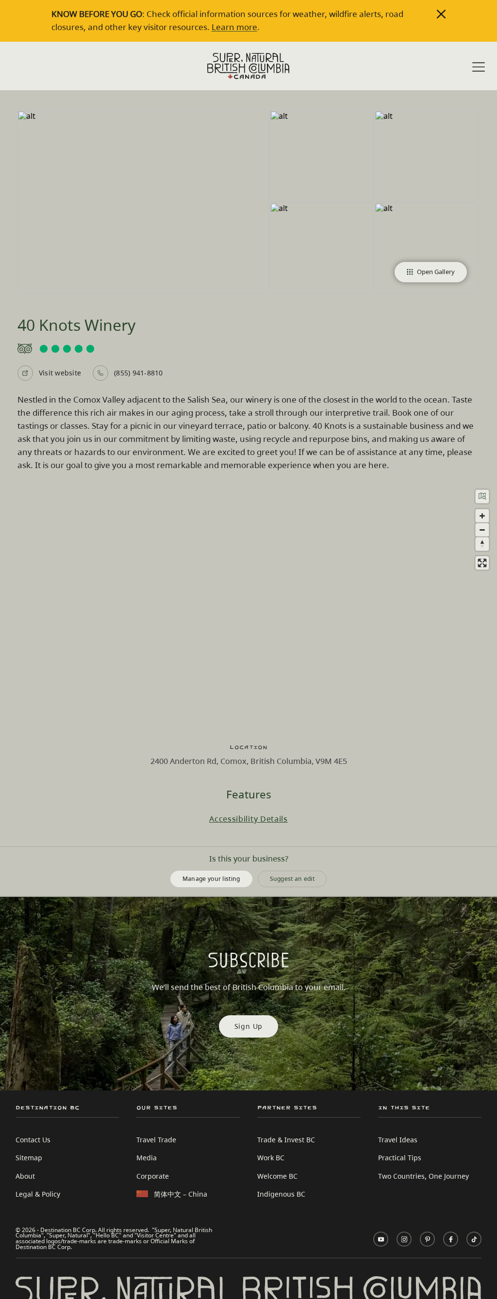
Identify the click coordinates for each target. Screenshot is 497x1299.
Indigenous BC (281, 1194)
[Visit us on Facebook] (450, 1239)
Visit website (60, 372)
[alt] (143, 202)
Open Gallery (436, 271)
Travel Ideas (397, 1139)
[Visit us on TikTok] (473, 1239)
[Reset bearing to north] (482, 544)
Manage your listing (211, 879)
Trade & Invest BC (286, 1139)
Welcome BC (277, 1176)
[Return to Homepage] (248, 66)
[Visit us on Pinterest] (427, 1239)
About (25, 1176)
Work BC (270, 1157)
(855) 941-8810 (138, 372)
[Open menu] (478, 67)
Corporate (152, 1176)
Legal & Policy (38, 1194)
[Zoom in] (482, 516)
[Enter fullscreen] (482, 563)
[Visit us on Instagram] (404, 1239)
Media (146, 1157)
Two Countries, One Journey (423, 1176)
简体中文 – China (180, 1194)
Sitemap (29, 1157)
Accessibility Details (248, 818)
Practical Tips (399, 1157)
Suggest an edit (292, 879)
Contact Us (33, 1139)
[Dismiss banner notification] (441, 14)
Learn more (234, 26)
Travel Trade (156, 1139)
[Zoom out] (482, 530)
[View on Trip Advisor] (248, 348)
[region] (248, 608)
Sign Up (248, 1026)
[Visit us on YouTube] (380, 1239)
